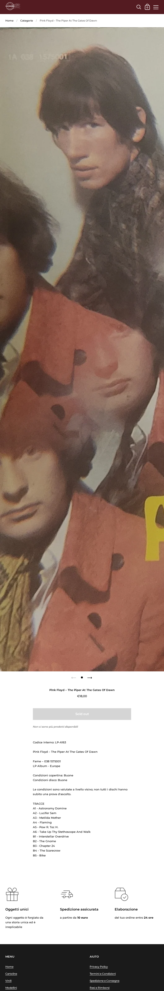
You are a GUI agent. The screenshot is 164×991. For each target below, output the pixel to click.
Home (9, 20)
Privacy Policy (99, 966)
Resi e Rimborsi (100, 987)
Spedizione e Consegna (104, 980)
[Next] (90, 676)
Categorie (26, 20)
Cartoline (11, 973)
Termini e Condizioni (103, 973)
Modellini (11, 987)
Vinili (8, 980)
